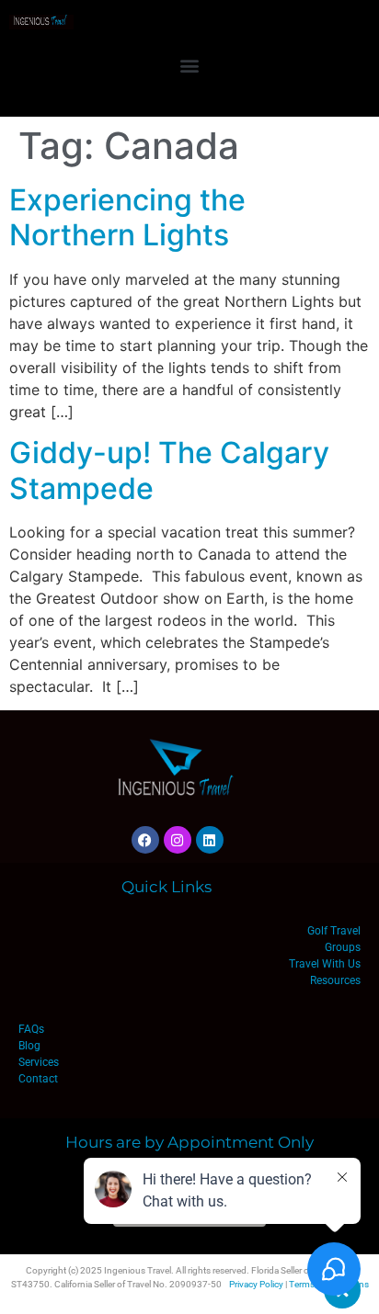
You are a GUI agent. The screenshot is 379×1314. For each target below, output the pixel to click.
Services (38, 1062)
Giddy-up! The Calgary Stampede (169, 470)
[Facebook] (145, 840)
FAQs (31, 1029)
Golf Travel (334, 930)
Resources (335, 980)
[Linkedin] (210, 840)
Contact (38, 1078)
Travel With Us (325, 963)
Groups (343, 947)
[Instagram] (177, 840)
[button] (190, 65)
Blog (29, 1045)
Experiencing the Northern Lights (127, 217)
